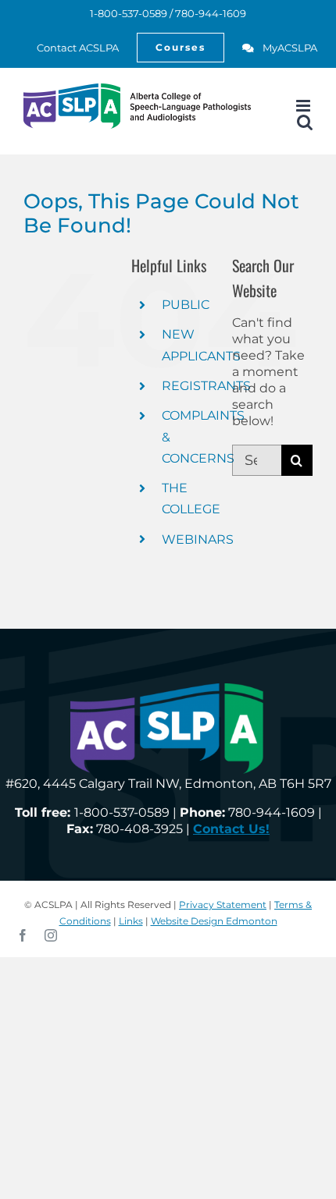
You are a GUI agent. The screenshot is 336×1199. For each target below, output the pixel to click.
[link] (69, 47)
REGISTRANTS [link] (206, 385)
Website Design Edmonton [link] (214, 921)
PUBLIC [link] (185, 304)
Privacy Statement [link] (222, 904)
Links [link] (131, 921)
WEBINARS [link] (198, 539)
